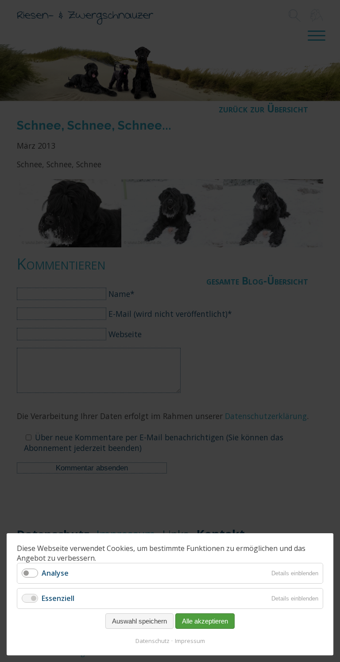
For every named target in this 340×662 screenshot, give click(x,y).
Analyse (55, 573)
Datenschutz (152, 641)
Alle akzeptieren (205, 621)
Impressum (190, 641)
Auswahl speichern (139, 621)
